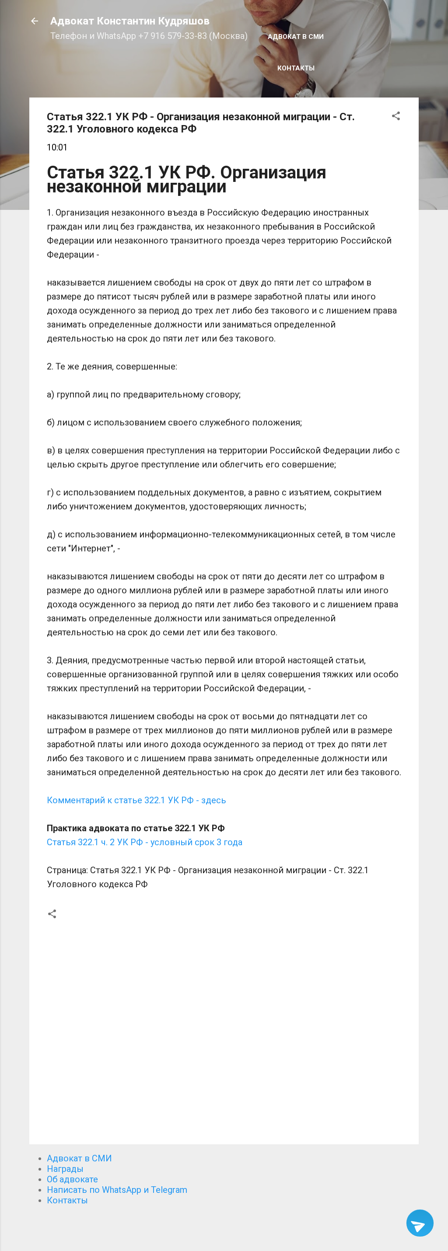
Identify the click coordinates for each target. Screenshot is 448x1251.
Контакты (296, 68)
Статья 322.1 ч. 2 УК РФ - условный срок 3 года (144, 842)
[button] (396, 117)
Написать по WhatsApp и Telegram (117, 1190)
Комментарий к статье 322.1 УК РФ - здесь (136, 800)
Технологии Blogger (229, 1228)
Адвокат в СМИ (296, 37)
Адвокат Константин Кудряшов (130, 21)
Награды (65, 1169)
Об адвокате (72, 1179)
